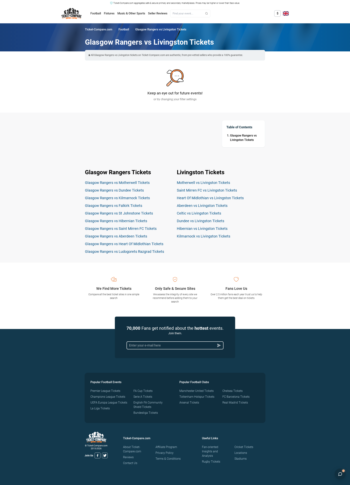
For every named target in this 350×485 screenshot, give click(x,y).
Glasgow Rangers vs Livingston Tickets (243, 138)
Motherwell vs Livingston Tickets (203, 182)
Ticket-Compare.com (98, 29)
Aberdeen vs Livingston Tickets (202, 205)
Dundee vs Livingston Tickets (200, 221)
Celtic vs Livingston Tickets (199, 213)
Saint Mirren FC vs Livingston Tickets (207, 190)
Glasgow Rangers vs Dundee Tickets (114, 190)
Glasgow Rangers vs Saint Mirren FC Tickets (121, 228)
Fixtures (109, 13)
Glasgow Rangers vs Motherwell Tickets (117, 182)
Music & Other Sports (131, 13)
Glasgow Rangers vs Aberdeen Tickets (116, 236)
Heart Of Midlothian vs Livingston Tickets (210, 198)
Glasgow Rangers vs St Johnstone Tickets (119, 213)
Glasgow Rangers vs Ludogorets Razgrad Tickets (124, 251)
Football (95, 13)
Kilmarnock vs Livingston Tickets (203, 236)
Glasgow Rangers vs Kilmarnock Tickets (117, 198)
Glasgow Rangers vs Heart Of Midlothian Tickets (124, 244)
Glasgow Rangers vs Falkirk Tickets (113, 205)
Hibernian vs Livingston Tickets (202, 228)
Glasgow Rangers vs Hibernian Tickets (116, 221)
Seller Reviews (157, 13)
